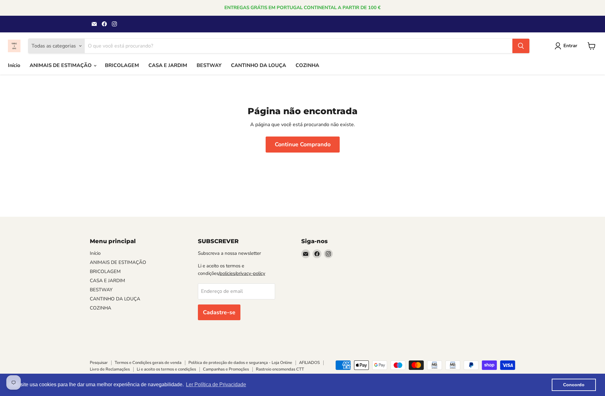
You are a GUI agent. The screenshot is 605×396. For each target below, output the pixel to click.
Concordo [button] (574, 384)
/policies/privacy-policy (242, 273)
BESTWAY (209, 65)
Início (14, 65)
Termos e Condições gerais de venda (148, 362)
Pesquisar (99, 362)
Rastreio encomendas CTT (280, 369)
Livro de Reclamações (110, 369)
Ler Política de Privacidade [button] (216, 384)
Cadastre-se (219, 312)
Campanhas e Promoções (226, 369)
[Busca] (520, 46)
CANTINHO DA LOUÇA (258, 65)
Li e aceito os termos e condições (166, 369)
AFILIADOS (309, 362)
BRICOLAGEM (122, 65)
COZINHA (307, 65)
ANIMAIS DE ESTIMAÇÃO (61, 65)
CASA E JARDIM (167, 65)
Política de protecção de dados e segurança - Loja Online (240, 362)
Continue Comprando (303, 144)
